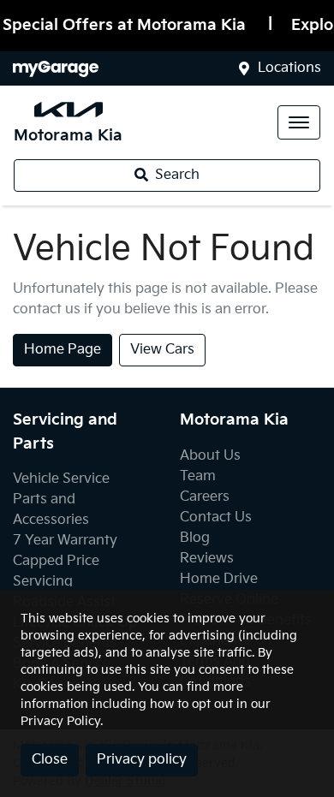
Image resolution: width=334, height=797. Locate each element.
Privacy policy (142, 760)
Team (198, 476)
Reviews (207, 558)
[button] (298, 122)
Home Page (62, 350)
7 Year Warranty (65, 540)
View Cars (162, 350)
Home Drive (219, 579)
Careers (205, 497)
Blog (195, 538)
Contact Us (216, 517)
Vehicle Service (61, 479)
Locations (289, 68)
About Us (210, 456)
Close (50, 760)
